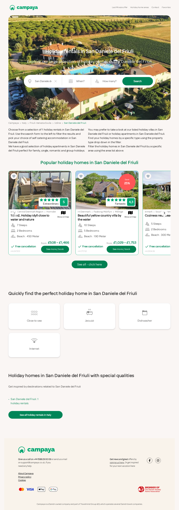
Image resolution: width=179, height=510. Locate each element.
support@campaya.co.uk (33, 462)
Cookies (22, 480)
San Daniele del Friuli (75, 122)
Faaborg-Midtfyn (103, 211)
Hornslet (51, 211)
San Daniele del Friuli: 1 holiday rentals (24, 401)
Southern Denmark (80, 211)
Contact (155, 7)
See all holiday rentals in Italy (35, 415)
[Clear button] (55, 81)
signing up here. (117, 462)
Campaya (13, 122)
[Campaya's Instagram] (158, 460)
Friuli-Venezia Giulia (40, 122)
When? (80, 81)
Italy (24, 122)
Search (138, 81)
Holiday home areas (139, 7)
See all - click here (89, 264)
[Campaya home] (23, 7)
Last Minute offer (120, 7)
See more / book (55, 249)
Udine (58, 122)
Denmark (147, 211)
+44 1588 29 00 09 (42, 459)
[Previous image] (14, 213)
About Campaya (26, 473)
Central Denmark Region (30, 211)
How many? (109, 81)
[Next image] (164, 213)
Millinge (119, 211)
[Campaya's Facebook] (149, 460)
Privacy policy (24, 477)
